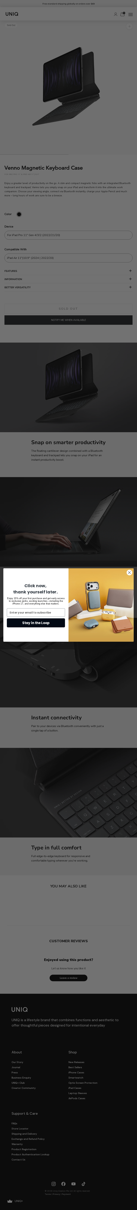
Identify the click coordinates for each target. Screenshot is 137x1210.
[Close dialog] (129, 572)
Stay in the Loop (36, 622)
